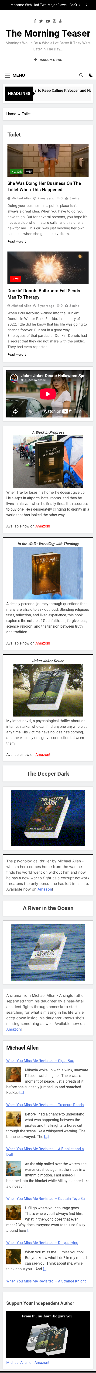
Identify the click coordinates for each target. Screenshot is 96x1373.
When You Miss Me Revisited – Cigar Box (40, 1060)
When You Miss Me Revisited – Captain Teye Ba (45, 1198)
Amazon (45, 889)
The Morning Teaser (48, 33)
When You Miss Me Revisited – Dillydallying (42, 1242)
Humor (16, 172)
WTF (29, 172)
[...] (21, 1092)
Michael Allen (21, 198)
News (15, 279)
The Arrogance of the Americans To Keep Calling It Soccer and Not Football (45, 5)
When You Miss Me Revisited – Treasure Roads (45, 1105)
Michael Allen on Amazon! (27, 1357)
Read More (15, 241)
